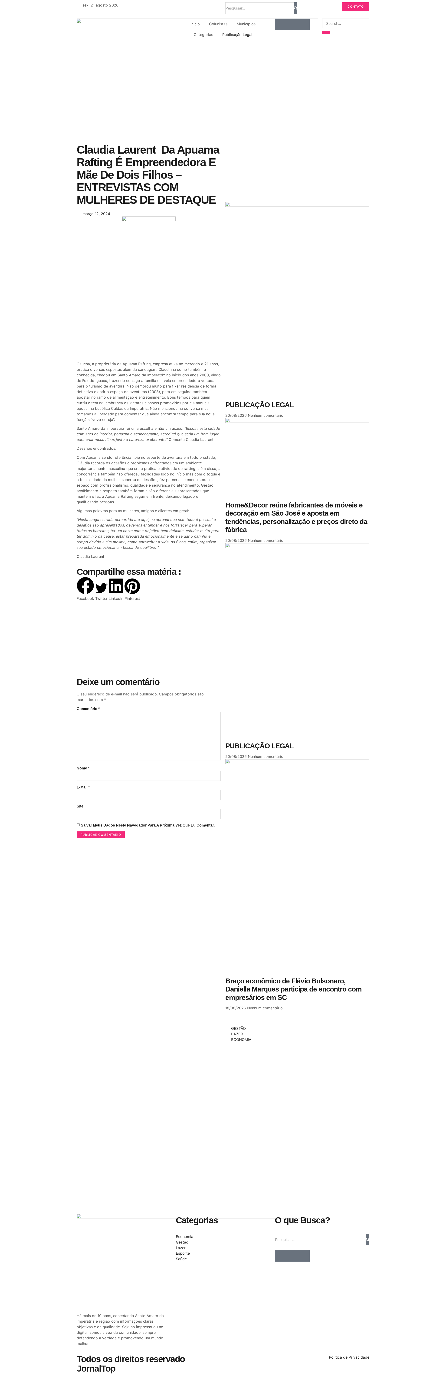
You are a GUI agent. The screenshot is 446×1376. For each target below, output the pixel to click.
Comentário (88, 709)
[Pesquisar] (295, 8)
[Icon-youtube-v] (304, 24)
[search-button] (326, 32)
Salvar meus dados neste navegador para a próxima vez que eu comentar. (148, 825)
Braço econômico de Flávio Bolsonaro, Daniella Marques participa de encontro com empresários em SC (293, 989)
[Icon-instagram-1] (292, 24)
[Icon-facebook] (280, 24)
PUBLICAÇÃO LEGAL (259, 405)
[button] (85, 589)
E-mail (83, 787)
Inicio (195, 24)
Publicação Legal (237, 34)
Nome (83, 768)
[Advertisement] (149, 323)
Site (80, 806)
